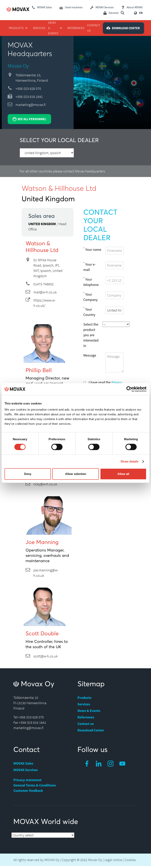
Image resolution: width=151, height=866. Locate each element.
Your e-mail (89, 267)
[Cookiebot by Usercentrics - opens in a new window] (129, 389)
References (85, 717)
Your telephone (91, 282)
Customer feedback (28, 790)
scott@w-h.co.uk (45, 656)
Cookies (130, 860)
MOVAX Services (25, 770)
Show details (129, 461)
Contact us (85, 723)
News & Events (88, 710)
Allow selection (75, 474)
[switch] (57, 447)
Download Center (90, 730)
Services (83, 704)
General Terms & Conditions (34, 785)
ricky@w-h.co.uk (45, 484)
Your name (92, 249)
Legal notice (113, 860)
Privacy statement (27, 780)
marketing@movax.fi (31, 104)
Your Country (89, 312)
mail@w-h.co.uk (45, 292)
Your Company (90, 297)
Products (84, 697)
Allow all (123, 474)
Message (89, 355)
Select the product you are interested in (91, 335)
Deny (27, 474)
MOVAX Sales (23, 763)
